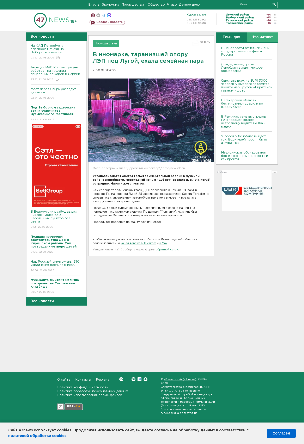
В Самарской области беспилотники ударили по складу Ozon (242, 103)
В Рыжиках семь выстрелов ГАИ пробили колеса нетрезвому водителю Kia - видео (243, 121)
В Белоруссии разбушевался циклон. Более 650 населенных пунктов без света (54, 219)
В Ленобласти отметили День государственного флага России (245, 51)
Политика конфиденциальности (82, 387)
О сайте (63, 379)
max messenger (109, 15)
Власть (94, 4)
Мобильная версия (93, 15)
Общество (156, 4)
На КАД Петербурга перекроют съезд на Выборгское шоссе (47, 51)
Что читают (262, 37)
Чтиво (172, 4)
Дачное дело (189, 4)
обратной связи (167, 250)
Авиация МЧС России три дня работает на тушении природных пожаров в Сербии (55, 73)
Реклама (102, 379)
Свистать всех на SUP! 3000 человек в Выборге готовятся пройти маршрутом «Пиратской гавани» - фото (246, 85)
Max (145, 379)
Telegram (139, 379)
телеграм (104, 15)
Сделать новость (109, 22)
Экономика (110, 4)
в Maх (163, 243)
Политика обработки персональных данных (92, 391)
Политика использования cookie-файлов (89, 395)
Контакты (83, 379)
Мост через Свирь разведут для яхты (53, 93)
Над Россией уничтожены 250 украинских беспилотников (55, 265)
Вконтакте (133, 379)
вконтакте (98, 15)
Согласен (281, 433)
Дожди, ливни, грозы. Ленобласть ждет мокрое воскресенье (242, 67)
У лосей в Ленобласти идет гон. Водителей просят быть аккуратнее (244, 139)
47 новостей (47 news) (180, 380)
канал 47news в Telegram (138, 243)
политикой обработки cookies (37, 436)
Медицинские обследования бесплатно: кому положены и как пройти (244, 156)
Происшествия (133, 4)
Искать (274, 4)
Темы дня (231, 37)
